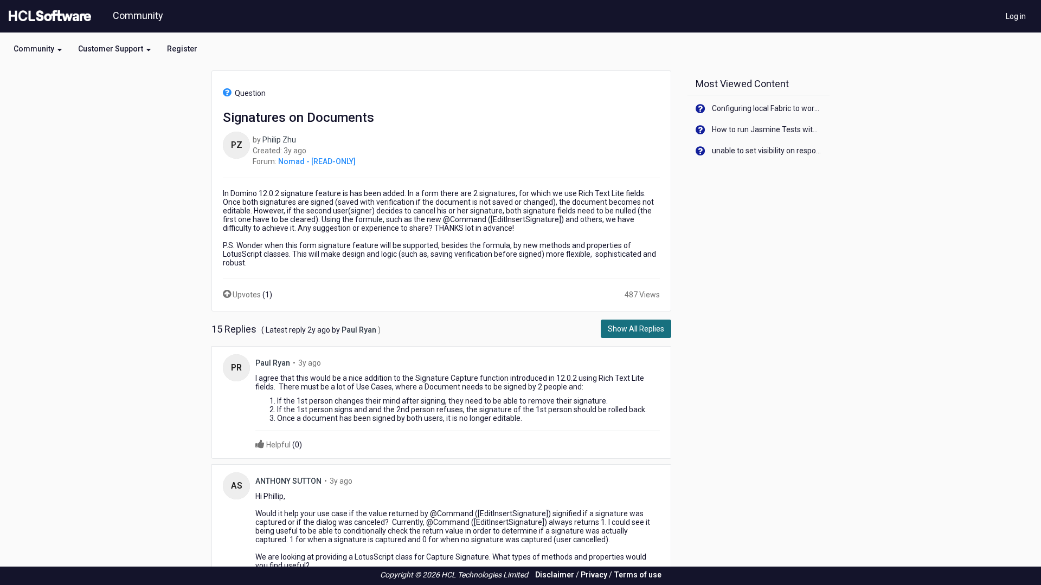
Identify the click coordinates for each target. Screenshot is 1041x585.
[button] (37, 48)
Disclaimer (554, 574)
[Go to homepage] (47, 16)
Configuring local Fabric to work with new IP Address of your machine (767, 108)
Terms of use (637, 574)
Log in (1016, 16)
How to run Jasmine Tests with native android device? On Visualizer (767, 129)
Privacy (594, 574)
